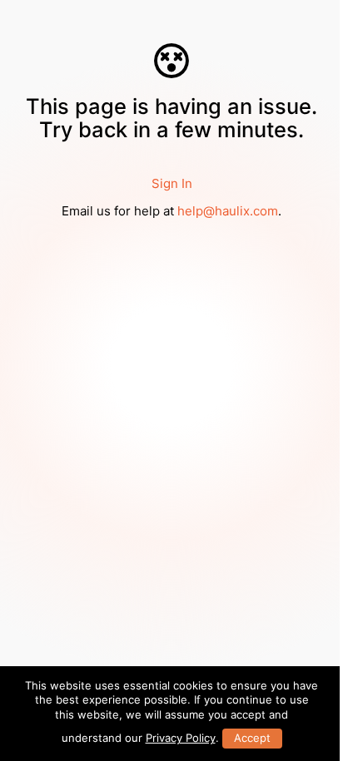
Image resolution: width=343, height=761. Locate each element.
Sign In (172, 183)
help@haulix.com (227, 211)
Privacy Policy (181, 737)
